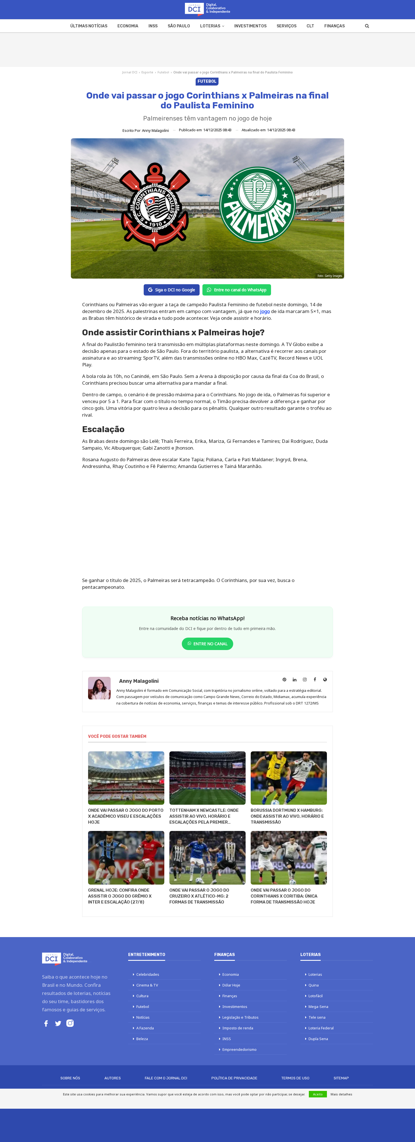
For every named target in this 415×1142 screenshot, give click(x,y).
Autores (112, 1078)
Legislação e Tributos (240, 1017)
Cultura (142, 995)
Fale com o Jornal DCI (166, 1078)
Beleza (142, 1038)
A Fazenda (145, 1028)
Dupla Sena (318, 1038)
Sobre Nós (70, 1078)
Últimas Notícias (88, 26)
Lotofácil (316, 995)
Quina (314, 985)
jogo (265, 311)
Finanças (334, 26)
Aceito (318, 1094)
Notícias (143, 1017)
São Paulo (179, 26)
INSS (153, 26)
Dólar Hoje (231, 985)
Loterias (210, 26)
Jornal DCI (129, 72)
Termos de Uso (295, 1078)
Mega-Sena (318, 1006)
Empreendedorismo (239, 1049)
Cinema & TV (147, 985)
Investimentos (250, 26)
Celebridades (147, 974)
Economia (127, 26)
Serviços (286, 26)
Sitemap (341, 1078)
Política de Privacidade (234, 1078)
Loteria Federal (321, 1028)
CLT (310, 26)
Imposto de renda (237, 1028)
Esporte (147, 72)
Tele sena (317, 1017)
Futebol (163, 72)
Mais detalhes (341, 1094)
